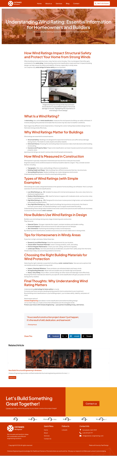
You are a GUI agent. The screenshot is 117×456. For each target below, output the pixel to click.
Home (39, 3)
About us (48, 3)
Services (59, 3)
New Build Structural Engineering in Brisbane (25, 370)
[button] (53, 336)
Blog (67, 3)
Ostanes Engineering (31, 300)
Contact (76, 3)
